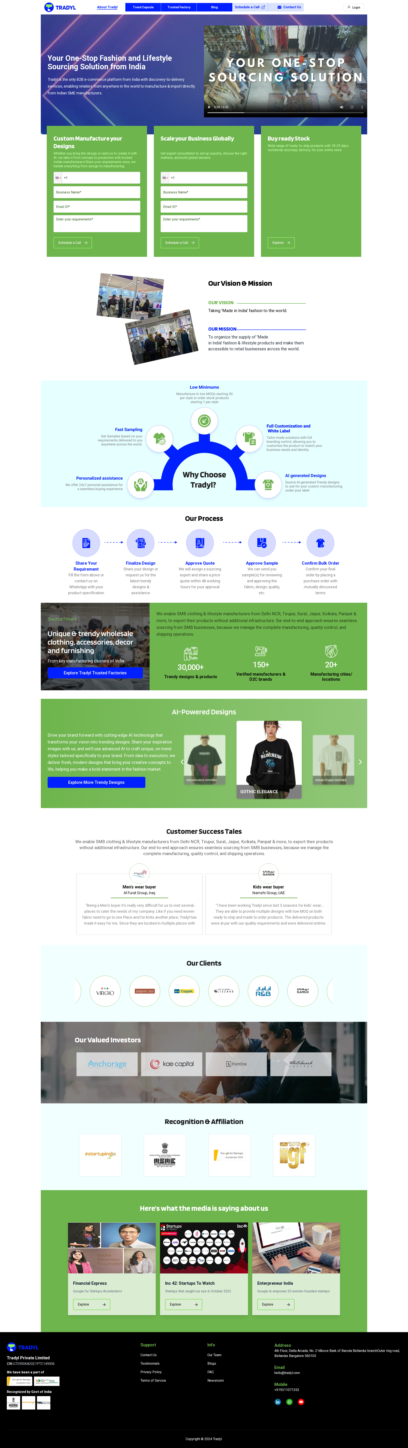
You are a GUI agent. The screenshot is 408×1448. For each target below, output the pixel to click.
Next (336, 899)
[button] (58, 177)
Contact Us (292, 7)
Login (356, 7)
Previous (71, 899)
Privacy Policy (151, 1372)
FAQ (210, 1372)
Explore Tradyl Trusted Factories (95, 672)
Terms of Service (153, 1380)
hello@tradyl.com (287, 1373)
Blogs (211, 1363)
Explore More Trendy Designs (96, 782)
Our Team (214, 1355)
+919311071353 (286, 1390)
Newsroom (215, 1380)
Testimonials (150, 1363)
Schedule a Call (247, 7)
